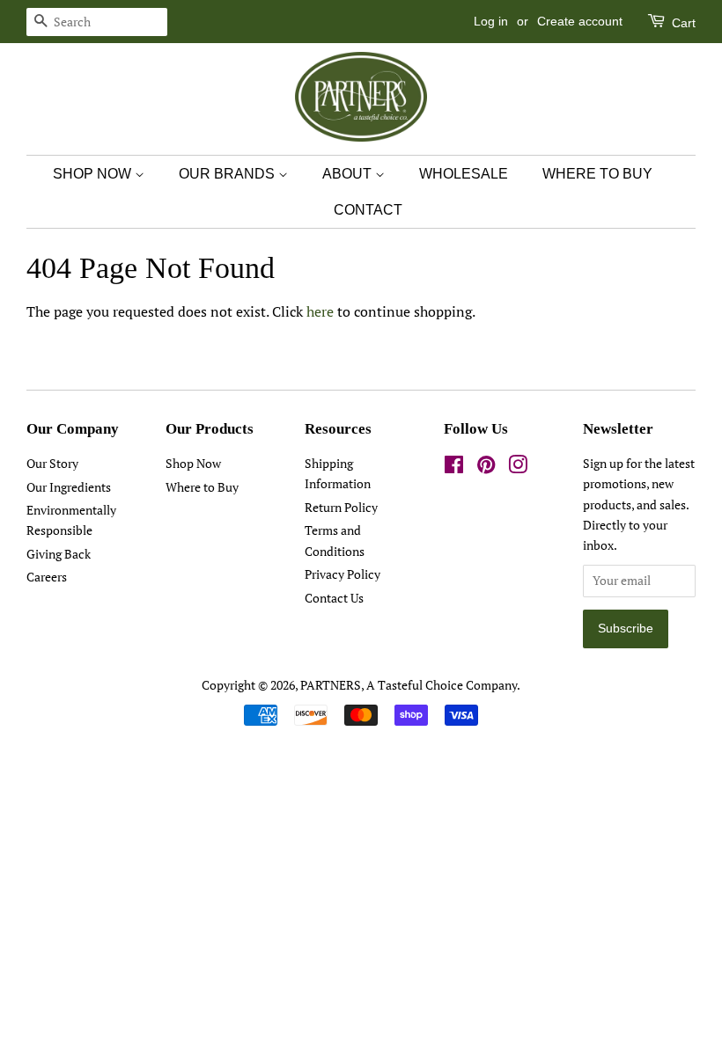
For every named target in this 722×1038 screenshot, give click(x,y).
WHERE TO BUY (597, 173)
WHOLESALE (463, 173)
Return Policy (341, 507)
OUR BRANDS (228, 173)
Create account (580, 21)
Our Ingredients (68, 487)
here (320, 311)
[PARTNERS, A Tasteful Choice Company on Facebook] (454, 468)
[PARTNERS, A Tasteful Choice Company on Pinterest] (486, 468)
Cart (682, 23)
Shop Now (193, 463)
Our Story (52, 463)
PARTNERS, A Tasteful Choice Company (408, 685)
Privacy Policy (342, 574)
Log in (491, 21)
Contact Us (334, 598)
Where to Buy (202, 487)
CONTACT (368, 209)
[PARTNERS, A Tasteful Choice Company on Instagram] (517, 468)
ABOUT (348, 173)
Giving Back (58, 554)
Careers (46, 577)
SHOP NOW (94, 173)
